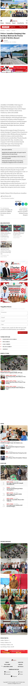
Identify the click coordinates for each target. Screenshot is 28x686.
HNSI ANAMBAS (6, 341)
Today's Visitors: (5, 642)
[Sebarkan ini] (16, 204)
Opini (2, 441)
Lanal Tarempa (6, 344)
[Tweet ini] (19, 204)
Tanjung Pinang (6, 441)
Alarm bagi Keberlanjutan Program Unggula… (15, 447)
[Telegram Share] (22, 204)
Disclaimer (7, 664)
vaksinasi (5, 349)
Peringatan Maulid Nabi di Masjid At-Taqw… (15, 388)
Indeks (7, 662)
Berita (2, 371)
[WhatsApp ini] (26, 204)
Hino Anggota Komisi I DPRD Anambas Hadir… (14, 495)
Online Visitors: (5, 640)
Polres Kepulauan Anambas (7, 198)
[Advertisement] (14, 88)
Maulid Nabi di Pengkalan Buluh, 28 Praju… (12, 372)
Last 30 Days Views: (6, 647)
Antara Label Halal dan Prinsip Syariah (16, 453)
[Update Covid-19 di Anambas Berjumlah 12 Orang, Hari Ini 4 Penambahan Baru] (6, 228)
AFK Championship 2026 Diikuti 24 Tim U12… (16, 377)
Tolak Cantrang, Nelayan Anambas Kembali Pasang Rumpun (22, 211)
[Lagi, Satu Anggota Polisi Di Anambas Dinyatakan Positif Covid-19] (19, 228)
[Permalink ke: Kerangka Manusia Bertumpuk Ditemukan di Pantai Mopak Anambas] (14, 472)
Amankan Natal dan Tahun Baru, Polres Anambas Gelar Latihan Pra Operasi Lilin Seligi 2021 (6, 251)
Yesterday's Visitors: (6, 644)
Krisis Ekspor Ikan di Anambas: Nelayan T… (16, 458)
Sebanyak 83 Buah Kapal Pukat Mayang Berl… (15, 489)
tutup (2, 666)
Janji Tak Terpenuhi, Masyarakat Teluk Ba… (15, 500)
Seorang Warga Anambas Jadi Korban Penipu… (14, 506)
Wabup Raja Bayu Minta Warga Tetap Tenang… (15, 383)
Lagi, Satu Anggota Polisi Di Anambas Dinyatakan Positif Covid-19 (18, 233)
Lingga (8, 371)
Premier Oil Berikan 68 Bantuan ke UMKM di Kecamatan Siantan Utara (6, 211)
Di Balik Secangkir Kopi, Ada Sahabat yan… (12, 443)
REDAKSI (21, 664)
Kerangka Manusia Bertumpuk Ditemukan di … (15, 484)
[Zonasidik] (14, 20)
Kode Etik (20, 662)
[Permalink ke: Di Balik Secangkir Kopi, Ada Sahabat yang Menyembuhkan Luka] (14, 433)
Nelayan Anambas (7, 346)
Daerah (5, 371)
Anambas (7, 375)
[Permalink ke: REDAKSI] (3, 41)
